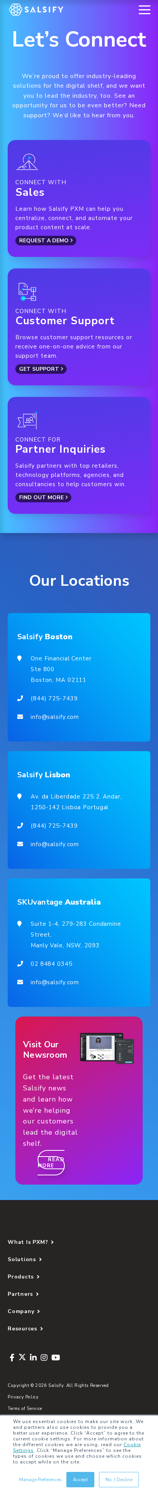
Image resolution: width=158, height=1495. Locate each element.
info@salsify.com (55, 717)
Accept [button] (80, 1480)
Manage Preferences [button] (40, 1480)
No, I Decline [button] (118, 1480)
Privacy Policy (23, 1397)
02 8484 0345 (51, 964)
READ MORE (51, 1162)
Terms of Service (25, 1409)
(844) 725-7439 (54, 698)
